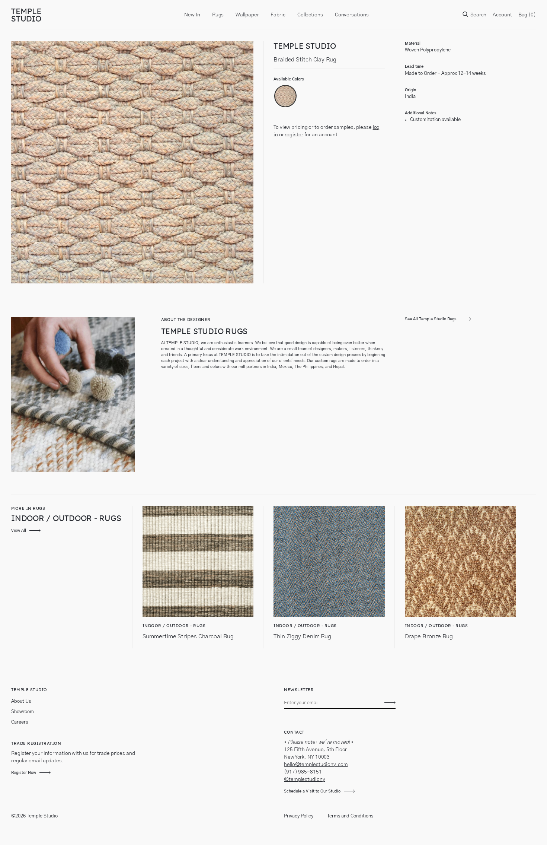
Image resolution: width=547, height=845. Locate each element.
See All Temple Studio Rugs (431, 319)
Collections (310, 15)
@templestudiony (304, 779)
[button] (285, 96)
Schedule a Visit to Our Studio (312, 791)
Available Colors (289, 79)
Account (502, 15)
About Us (21, 701)
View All (18, 530)
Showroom (22, 711)
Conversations (352, 15)
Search (477, 15)
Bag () (527, 15)
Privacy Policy (298, 816)
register (294, 134)
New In (192, 15)
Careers (19, 722)
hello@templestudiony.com (316, 764)
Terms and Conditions (350, 816)
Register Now (23, 773)
